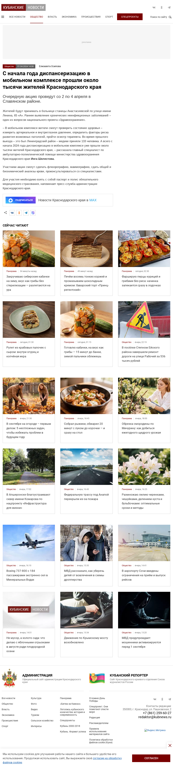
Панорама (65, 698)
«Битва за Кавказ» (70, 703)
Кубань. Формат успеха (73, 731)
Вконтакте (153, 7)
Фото (34, 703)
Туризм (35, 715)
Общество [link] (126, 342)
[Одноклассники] (19, 213)
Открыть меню (3, 17)
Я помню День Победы (97, 699)
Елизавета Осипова (50, 66)
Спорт (109, 16)
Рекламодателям (98, 723)
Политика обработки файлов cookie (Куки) (101, 741)
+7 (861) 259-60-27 (157, 713)
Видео (34, 709)
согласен (151, 758)
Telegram (169, 7)
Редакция (94, 717)
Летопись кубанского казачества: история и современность (72, 712)
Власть (52, 16)
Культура (36, 698)
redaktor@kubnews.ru (154, 717)
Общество (36, 16)
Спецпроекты (130, 16)
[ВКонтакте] (12, 213)
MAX (93, 200)
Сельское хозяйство (42, 720)
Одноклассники (161, 7)
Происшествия (91, 16)
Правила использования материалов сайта (99, 731)
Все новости (17, 16)
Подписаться (24, 200)
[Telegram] (26, 213)
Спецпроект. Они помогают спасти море (98, 709)
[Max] (33, 213)
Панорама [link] (11, 271)
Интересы (36, 726)
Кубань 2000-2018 (70, 726)
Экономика (69, 16)
